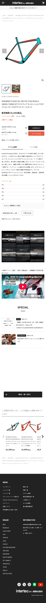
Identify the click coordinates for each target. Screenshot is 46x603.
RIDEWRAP (10, 15)
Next (41, 51)
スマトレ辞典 (26, 493)
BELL (4, 524)
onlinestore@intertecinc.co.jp (32, 524)
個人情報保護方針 (28, 506)
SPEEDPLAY (6, 564)
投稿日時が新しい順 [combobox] (10, 213)
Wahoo (5, 570)
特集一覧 (25, 490)
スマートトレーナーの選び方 (11, 496)
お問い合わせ (28, 533)
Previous (4, 51)
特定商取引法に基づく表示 (10, 510)
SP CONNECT (7, 560)
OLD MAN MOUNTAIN (9, 547)
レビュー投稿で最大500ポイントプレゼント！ (23, 8)
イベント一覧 (6, 493)
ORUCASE (6, 551)
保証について (6, 506)
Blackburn (6, 528)
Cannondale (6, 531)
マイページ (6, 503)
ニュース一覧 (6, 490)
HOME (3, 15)
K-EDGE (5, 544)
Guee (4, 541)
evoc (4, 534)
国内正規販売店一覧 (28, 496)
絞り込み (28, 213)
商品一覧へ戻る (25, 394)
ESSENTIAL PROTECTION (21, 458)
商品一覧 (25, 487)
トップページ (6, 487)
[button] (3, 437)
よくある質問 (26, 503)
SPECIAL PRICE (7, 573)
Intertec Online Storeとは (10, 500)
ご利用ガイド (26, 500)
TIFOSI (5, 567)
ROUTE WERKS (7, 557)
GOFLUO (5, 537)
